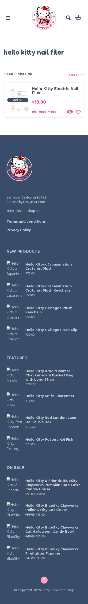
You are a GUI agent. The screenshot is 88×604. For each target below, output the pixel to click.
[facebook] (44, 580)
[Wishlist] (78, 111)
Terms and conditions (26, 221)
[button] (8, 18)
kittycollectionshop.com (24, 210)
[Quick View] (70, 111)
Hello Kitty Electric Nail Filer (55, 90)
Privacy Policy (19, 230)
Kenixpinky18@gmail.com (26, 201)
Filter (74, 74)
